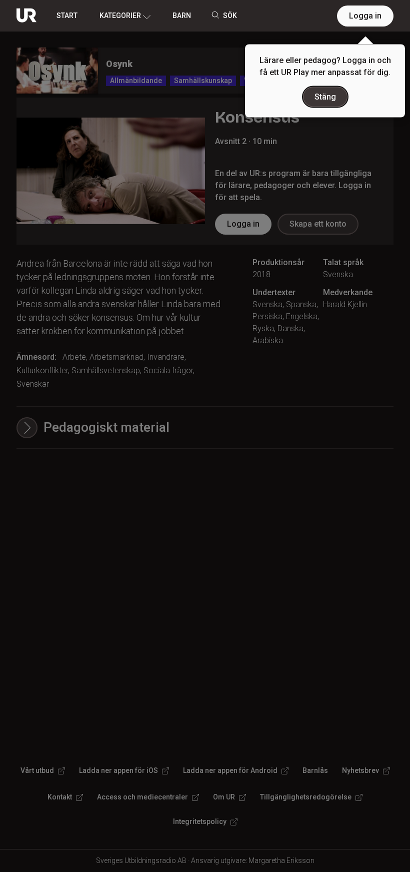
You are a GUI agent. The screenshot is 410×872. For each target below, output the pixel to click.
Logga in (365, 16)
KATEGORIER (120, 16)
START (67, 16)
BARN (181, 16)
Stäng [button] (325, 97)
